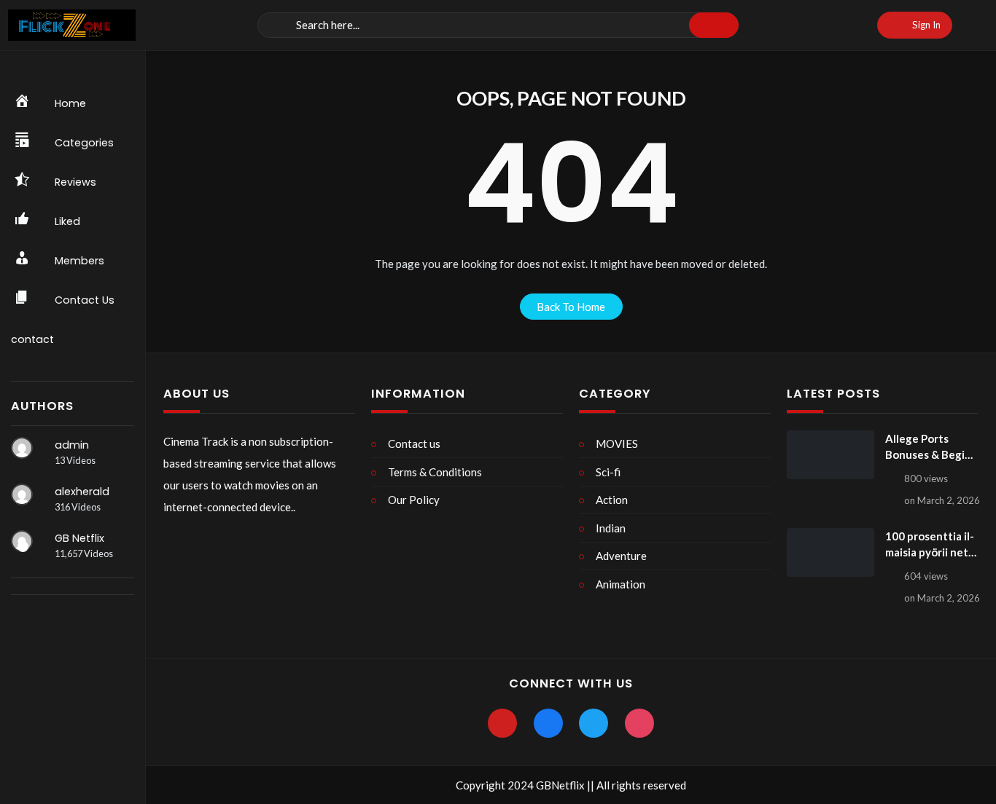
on (942, 500)
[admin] (22, 448)
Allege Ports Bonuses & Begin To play (928, 447)
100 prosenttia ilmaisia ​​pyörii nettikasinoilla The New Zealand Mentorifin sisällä (929, 545)
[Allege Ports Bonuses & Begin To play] (830, 455)
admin (72, 445)
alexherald (82, 491)
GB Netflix (79, 538)
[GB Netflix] (22, 541)
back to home (571, 306)
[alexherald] (22, 494)
